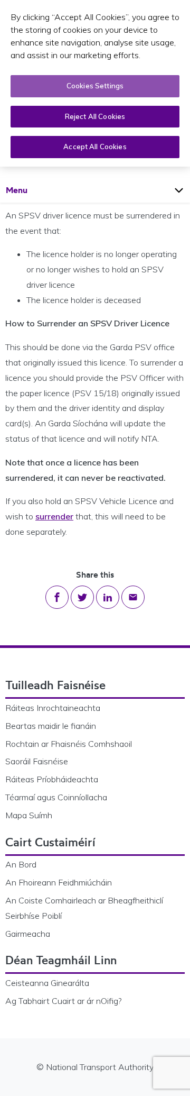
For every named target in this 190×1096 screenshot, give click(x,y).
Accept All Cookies (94, 146)
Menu (26, 189)
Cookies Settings (95, 85)
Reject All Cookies (95, 116)
